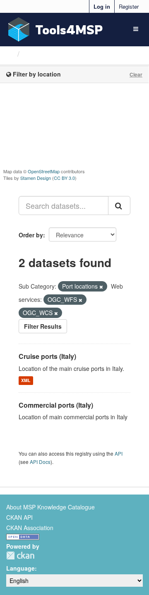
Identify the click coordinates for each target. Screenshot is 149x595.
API (119, 453)
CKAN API (19, 517)
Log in (102, 6)
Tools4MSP (69, 29)
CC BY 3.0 (64, 177)
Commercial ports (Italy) (56, 405)
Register (129, 6)
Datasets (39, 53)
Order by (31, 235)
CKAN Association (29, 527)
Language (20, 568)
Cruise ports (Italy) (47, 356)
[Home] (9, 53)
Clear (136, 74)
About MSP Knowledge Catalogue (50, 507)
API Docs (40, 461)
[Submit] (119, 205)
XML (25, 381)
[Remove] (101, 286)
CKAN (20, 555)
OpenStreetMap (44, 171)
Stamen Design (35, 177)
